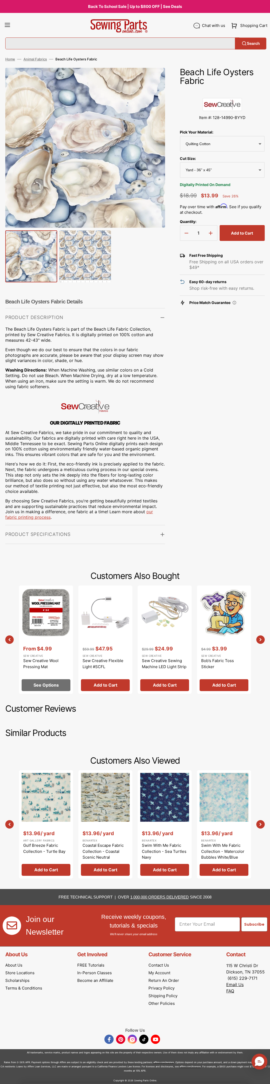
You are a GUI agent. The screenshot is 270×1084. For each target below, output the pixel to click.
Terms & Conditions (23, 988)
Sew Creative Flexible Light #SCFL (103, 663)
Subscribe (254, 924)
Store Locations (20, 972)
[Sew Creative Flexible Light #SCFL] (105, 640)
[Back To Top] (262, 1076)
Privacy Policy (161, 988)
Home (10, 59)
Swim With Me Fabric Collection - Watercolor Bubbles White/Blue (222, 851)
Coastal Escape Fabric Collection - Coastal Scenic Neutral (103, 851)
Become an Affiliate (95, 980)
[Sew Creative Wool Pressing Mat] (46, 640)
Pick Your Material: (196, 132)
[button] (7, 25)
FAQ (230, 990)
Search (253, 43)
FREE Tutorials (90, 965)
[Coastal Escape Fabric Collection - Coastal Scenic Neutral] (105, 824)
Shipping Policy (162, 995)
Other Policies (161, 1003)
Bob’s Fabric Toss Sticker (217, 663)
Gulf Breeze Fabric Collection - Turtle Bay (44, 848)
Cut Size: (188, 158)
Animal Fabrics (35, 59)
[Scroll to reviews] (222, 92)
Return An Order (163, 980)
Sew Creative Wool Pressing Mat (41, 663)
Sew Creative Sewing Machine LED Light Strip (164, 663)
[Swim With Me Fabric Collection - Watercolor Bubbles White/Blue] (224, 824)
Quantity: (188, 221)
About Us (13, 965)
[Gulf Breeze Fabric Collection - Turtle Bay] (46, 824)
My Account (159, 972)
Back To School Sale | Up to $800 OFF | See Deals (135, 6)
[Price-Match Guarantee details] (234, 302)
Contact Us (158, 965)
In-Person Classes (94, 972)
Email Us (235, 984)
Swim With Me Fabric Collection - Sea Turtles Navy (164, 851)
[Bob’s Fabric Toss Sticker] (224, 640)
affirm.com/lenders (163, 1062)
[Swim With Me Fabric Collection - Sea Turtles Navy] (165, 824)
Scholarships (17, 980)
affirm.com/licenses (190, 1066)
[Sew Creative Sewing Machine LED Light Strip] (165, 640)
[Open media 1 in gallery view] (153, 79)
